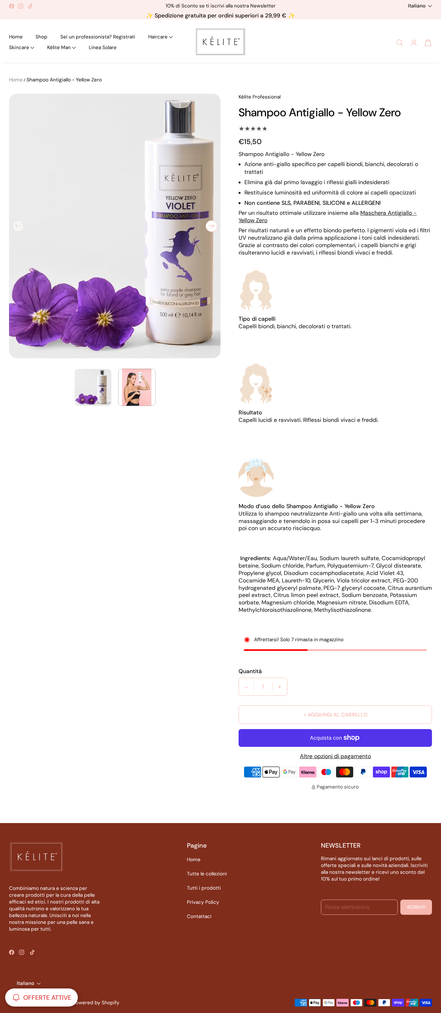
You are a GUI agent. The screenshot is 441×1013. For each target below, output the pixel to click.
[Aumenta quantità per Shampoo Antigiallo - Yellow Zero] (279, 687)
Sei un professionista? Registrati (97, 37)
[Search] (400, 43)
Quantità (250, 671)
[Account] (414, 43)
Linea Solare (103, 47)
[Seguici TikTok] (30, 6)
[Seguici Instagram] (20, 6)
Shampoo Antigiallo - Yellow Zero (64, 80)
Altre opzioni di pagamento (335, 756)
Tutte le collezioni (207, 874)
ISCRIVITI (416, 907)
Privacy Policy (203, 902)
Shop (41, 37)
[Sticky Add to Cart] (423, 988)
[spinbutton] (263, 687)
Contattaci (199, 916)
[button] (160, 37)
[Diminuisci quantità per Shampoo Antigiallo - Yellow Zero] (246, 687)
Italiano (417, 6)
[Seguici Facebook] (11, 6)
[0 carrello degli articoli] (428, 43)
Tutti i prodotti (204, 888)
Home (16, 37)
